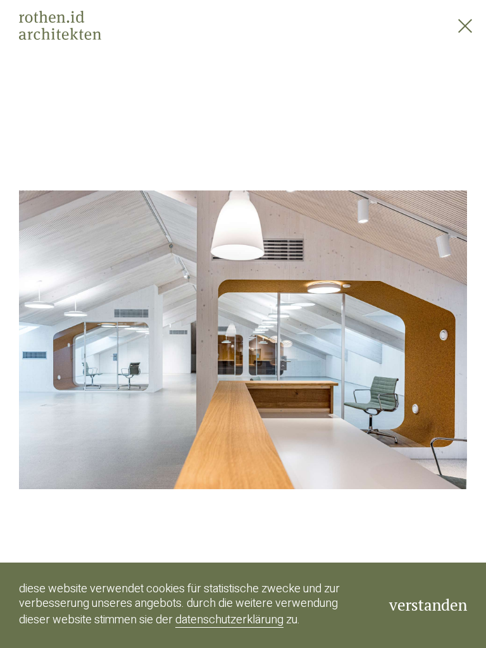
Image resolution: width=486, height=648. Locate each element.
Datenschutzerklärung (229, 619)
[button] (121, 324)
